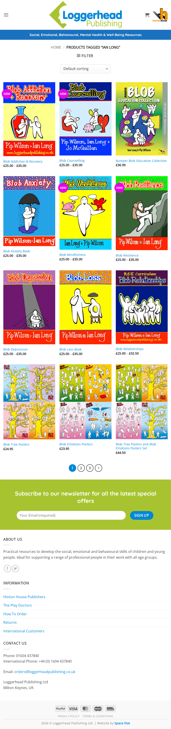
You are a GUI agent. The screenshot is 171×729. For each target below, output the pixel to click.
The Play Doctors (17, 605)
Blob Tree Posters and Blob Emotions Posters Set (136, 446)
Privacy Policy (69, 716)
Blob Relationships (130, 349)
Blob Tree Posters (16, 444)
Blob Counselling (72, 161)
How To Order (15, 613)
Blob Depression (15, 349)
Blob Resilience (127, 255)
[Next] (98, 468)
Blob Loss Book (70, 349)
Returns (10, 622)
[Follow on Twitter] (15, 568)
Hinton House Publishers (24, 596)
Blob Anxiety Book (16, 251)
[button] (6, 14)
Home (56, 47)
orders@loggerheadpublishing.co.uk (44, 671)
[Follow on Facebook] (7, 568)
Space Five (122, 723)
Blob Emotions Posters (76, 444)
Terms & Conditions (98, 716)
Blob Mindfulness (72, 255)
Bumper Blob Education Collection (141, 161)
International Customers (24, 631)
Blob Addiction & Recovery (23, 161)
